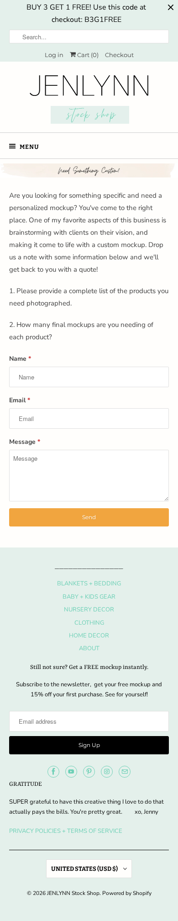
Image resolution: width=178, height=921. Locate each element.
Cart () (87, 54)
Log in (54, 54)
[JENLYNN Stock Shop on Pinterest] (89, 772)
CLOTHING (89, 623)
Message (24, 441)
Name (20, 358)
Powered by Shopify (127, 893)
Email (19, 400)
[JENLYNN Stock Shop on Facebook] (53, 772)
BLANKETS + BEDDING (89, 583)
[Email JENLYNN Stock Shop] (125, 772)
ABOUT (89, 648)
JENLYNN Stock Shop (73, 893)
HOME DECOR (89, 636)
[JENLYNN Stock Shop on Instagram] (107, 772)
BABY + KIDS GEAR (89, 597)
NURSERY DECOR (89, 609)
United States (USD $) (85, 868)
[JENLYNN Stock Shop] (89, 100)
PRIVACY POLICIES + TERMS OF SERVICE (65, 831)
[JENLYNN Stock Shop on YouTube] (71, 772)
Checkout (119, 54)
